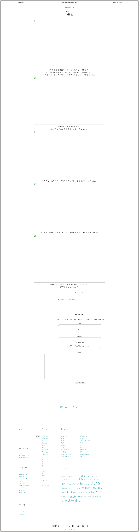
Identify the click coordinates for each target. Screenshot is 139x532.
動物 (43, 445)
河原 (82, 492)
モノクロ (74, 479)
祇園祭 (91, 492)
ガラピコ (63, 447)
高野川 (72, 500)
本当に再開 (64, 445)
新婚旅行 (87, 488)
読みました (45, 454)
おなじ (81, 438)
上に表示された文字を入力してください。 (79, 346)
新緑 (95, 488)
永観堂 (73, 299)
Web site (79, 336)
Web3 (81, 447)
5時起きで (64, 436)
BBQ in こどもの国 (85, 440)
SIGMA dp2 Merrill (24, 486)
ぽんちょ (44, 443)
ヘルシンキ (45, 480)
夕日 (74, 484)
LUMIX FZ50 (22, 492)
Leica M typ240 (23, 474)
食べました (45, 449)
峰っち (44, 440)
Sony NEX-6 (22, 488)
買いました (45, 452)
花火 (85, 497)
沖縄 (43, 475)
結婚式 (80, 497)
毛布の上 (82, 456)
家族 (43, 447)
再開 (81, 445)
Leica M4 (21, 512)
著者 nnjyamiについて (25, 457)
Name (79, 323)
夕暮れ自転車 (65, 456)
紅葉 (73, 496)
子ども (95, 483)
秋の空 (81, 443)
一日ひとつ (64, 452)
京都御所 (95, 479)
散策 (62, 438)
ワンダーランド (65, 449)
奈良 (87, 484)
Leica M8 (21, 476)
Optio (20, 495)
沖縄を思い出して (84, 436)
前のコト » (77, 407)
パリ (43, 478)
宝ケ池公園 (64, 488)
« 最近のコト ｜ (65, 407)
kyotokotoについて (24, 455)
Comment (79, 352)
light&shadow (65, 443)
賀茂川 (95, 497)
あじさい (69, 476)
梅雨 (74, 492)
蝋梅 (81, 452)
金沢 (43, 473)
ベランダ (67, 479)
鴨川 (80, 501)
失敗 (62, 440)
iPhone (21, 481)
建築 (77, 488)
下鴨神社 (83, 479)
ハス (97, 476)
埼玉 (43, 471)
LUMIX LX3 (22, 490)
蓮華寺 (89, 496)
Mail (79, 329)
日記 (62, 299)
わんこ (92, 476)
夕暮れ (81, 483)
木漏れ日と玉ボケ (66, 454)
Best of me (45, 485)
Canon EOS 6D (23, 479)
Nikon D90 (22, 483)
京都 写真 (45, 436)
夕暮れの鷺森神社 (84, 454)
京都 (70, 299)
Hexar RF (21, 514)
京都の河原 (45, 438)
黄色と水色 (83, 449)
